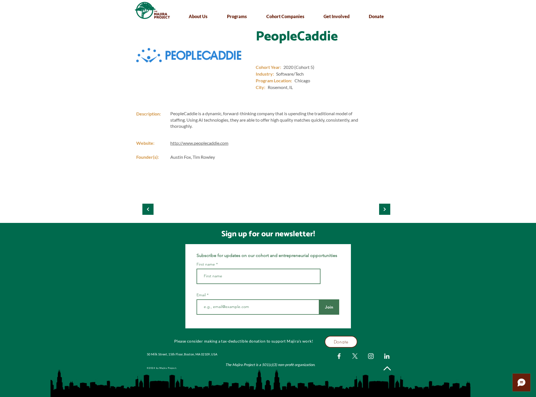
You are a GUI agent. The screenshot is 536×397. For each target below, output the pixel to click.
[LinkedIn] (387, 356)
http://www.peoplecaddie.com (199, 143)
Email (202, 295)
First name (206, 264)
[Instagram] (371, 356)
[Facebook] (339, 356)
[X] (355, 356)
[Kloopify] (148, 209)
